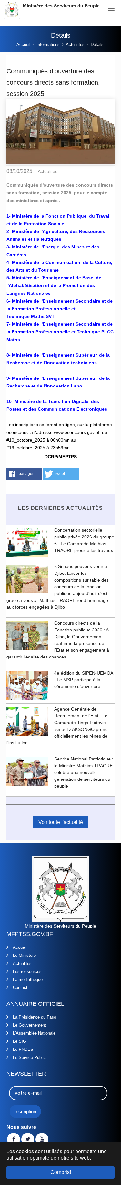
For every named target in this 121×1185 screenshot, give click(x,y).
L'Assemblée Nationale (34, 1033)
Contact (20, 987)
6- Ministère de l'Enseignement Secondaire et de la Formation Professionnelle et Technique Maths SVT (59, 308)
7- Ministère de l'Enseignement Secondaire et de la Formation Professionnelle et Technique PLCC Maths (60, 332)
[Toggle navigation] (111, 9)
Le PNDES (23, 1049)
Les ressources (27, 971)
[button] (24, 474)
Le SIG (19, 1041)
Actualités (22, 963)
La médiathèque (28, 979)
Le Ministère (24, 955)
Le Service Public (29, 1057)
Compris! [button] (60, 1172)
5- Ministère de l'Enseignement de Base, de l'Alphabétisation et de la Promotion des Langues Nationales (53, 285)
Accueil (20, 947)
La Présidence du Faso (34, 1017)
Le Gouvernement (29, 1025)
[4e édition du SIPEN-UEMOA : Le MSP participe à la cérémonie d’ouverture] (27, 685)
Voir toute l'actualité (60, 822)
